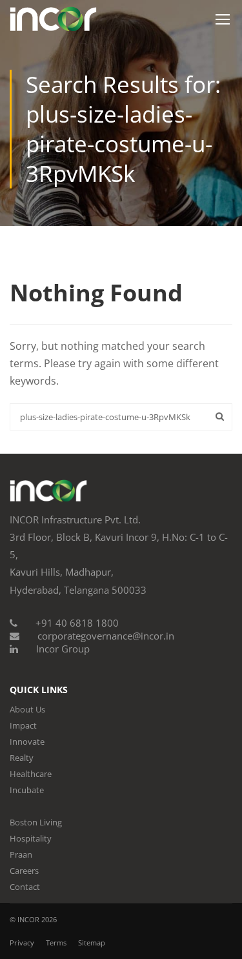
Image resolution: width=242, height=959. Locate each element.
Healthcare (31, 774)
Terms (56, 942)
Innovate (27, 741)
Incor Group (63, 648)
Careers (24, 870)
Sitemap (91, 942)
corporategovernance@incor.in (105, 635)
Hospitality (31, 838)
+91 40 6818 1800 (77, 622)
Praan (21, 854)
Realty (22, 757)
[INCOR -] (53, 21)
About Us (27, 709)
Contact (25, 887)
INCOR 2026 (37, 919)
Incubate (27, 790)
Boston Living (36, 822)
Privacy (22, 942)
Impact (23, 725)
